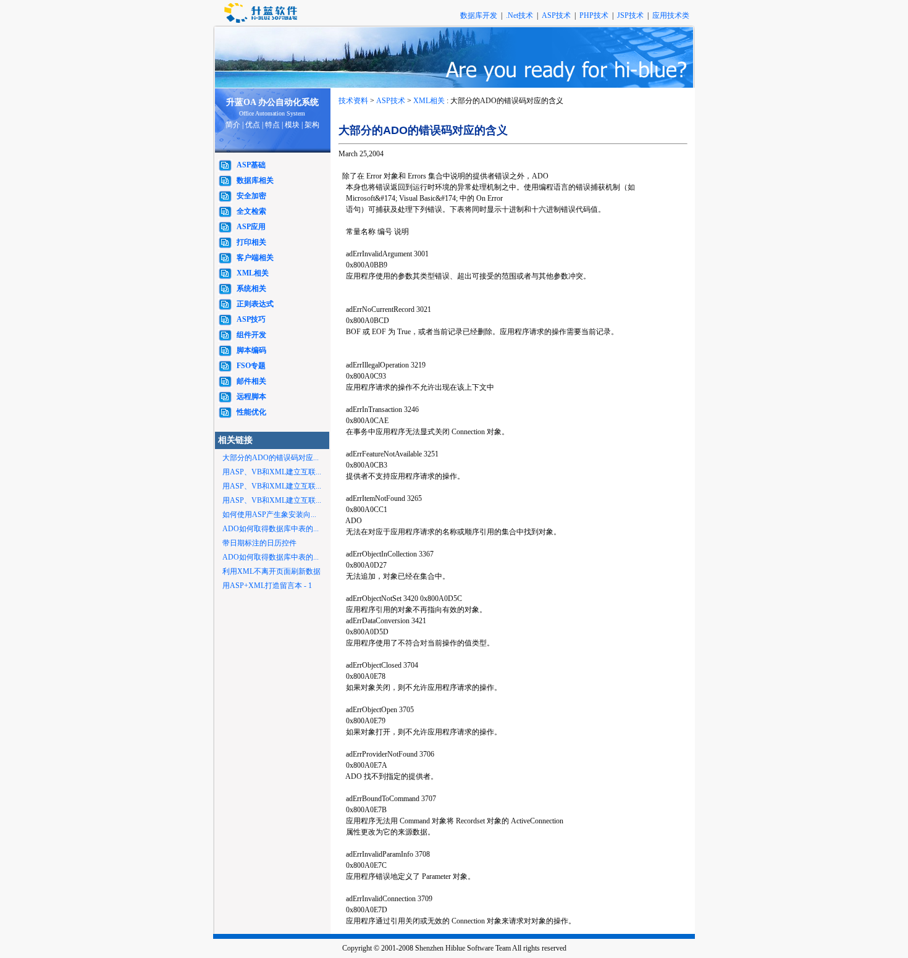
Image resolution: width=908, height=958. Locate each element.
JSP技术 (631, 15)
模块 (292, 124)
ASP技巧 (251, 319)
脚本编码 (251, 350)
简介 (232, 124)
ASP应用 (251, 226)
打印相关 (251, 242)
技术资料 (353, 100)
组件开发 (251, 334)
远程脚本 (251, 396)
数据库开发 (479, 15)
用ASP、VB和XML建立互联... (271, 472)
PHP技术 (594, 15)
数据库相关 (255, 180)
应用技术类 (670, 15)
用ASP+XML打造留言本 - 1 (267, 585)
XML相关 (253, 273)
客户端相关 (255, 257)
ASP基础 (251, 165)
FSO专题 (251, 365)
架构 (312, 124)
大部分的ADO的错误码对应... (270, 457)
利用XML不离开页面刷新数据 (271, 571)
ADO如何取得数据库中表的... (270, 528)
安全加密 (251, 195)
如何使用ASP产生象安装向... (269, 514)
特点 (272, 124)
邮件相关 (251, 381)
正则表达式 (255, 304)
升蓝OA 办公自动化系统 (272, 102)
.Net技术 (519, 15)
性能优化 (251, 412)
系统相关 (251, 288)
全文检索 (251, 211)
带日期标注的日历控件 (259, 543)
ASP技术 (557, 15)
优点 (252, 124)
